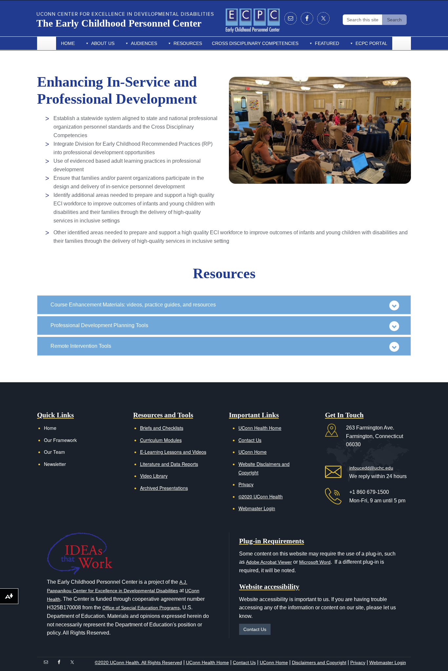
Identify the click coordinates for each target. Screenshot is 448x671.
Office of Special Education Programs (141, 607)
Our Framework (60, 440)
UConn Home (252, 452)
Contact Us (249, 440)
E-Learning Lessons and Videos (173, 452)
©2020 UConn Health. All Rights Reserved (138, 662)
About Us (102, 43)
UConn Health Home (259, 428)
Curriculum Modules (161, 440)
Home (68, 43)
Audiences (144, 43)
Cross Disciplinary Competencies (255, 43)
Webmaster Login (256, 508)
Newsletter (55, 464)
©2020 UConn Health (260, 496)
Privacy (246, 484)
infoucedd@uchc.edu (371, 468)
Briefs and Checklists (161, 428)
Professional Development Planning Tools (99, 325)
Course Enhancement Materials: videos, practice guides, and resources (133, 304)
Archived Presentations (164, 488)
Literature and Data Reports (169, 464)
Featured (327, 43)
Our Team (54, 452)
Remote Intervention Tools (81, 346)
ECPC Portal (371, 43)
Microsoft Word (315, 562)
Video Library (154, 475)
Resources (187, 43)
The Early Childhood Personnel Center (118, 23)
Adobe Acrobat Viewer (269, 562)
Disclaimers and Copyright (319, 662)
